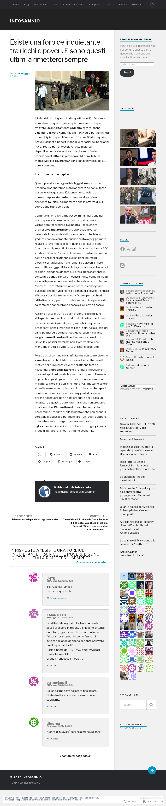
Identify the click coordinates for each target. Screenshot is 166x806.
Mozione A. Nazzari (141, 293)
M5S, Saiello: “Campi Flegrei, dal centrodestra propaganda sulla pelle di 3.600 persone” (137, 494)
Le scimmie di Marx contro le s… (137, 301)
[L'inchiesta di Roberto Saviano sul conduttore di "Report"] (129, 177)
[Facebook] (122, 246)
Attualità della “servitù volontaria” (132, 553)
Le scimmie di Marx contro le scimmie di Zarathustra (137, 542)
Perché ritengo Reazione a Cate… (140, 342)
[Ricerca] (151, 705)
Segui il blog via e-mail (136, 39)
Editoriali (136, 4)
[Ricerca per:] (138, 705)
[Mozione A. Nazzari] (129, 157)
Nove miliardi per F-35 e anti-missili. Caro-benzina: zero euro (138, 428)
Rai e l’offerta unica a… (139, 308)
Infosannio (127, 108)
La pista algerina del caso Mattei (132, 478)
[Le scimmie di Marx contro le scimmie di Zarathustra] (147, 196)
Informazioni (40, 4)
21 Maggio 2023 (20, 75)
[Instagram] (133, 246)
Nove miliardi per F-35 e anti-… (139, 325)
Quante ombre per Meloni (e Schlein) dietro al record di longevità (137, 510)
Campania (94, 4)
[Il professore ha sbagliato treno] (147, 157)
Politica (123, 4)
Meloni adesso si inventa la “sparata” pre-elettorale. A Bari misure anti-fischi (136, 450)
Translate (147, 388)
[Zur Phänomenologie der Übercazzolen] (147, 177)
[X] (128, 246)
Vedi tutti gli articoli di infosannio (74, 491)
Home (15, 4)
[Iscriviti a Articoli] (122, 266)
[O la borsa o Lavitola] (129, 138)
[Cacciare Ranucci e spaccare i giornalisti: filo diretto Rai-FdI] (147, 215)
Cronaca (109, 4)
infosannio (25, 20)
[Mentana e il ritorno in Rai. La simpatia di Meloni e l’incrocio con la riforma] (129, 215)
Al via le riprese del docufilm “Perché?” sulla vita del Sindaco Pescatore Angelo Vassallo (137, 527)
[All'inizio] (152, 770)
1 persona (61, 598)
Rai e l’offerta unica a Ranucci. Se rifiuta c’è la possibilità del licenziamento (137, 465)
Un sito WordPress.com (25, 783)
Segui (127, 72)
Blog (26, 4)
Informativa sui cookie (70, 800)
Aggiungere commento (91, 562)
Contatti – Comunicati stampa (68, 4)
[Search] (153, 4)
